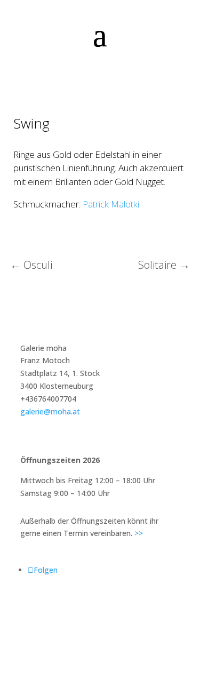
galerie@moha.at (50, 411)
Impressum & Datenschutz (100, 611)
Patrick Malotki (111, 204)
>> (138, 533)
